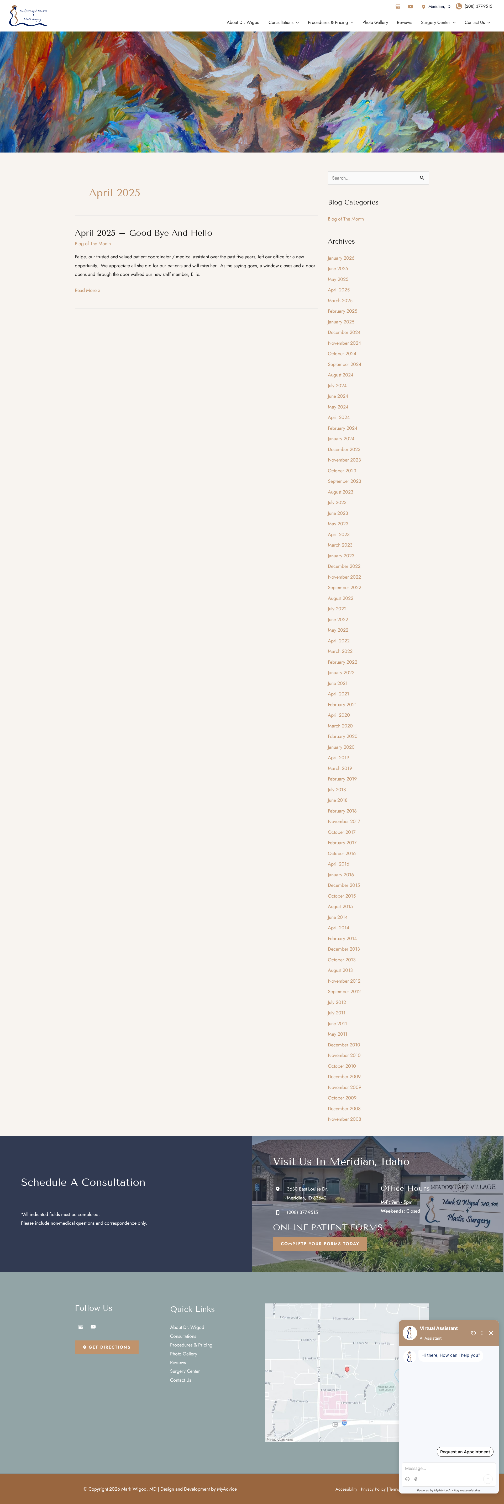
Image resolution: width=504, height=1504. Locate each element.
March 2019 (340, 768)
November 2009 (344, 1087)
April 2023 (339, 534)
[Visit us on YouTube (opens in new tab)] (410, 6)
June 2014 (338, 917)
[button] (320, 1244)
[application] (296, 22)
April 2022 (339, 640)
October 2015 (342, 896)
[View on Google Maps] (347, 1372)
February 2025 (342, 311)
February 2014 (342, 938)
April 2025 (339, 289)
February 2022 (342, 662)
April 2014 (338, 927)
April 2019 (338, 757)
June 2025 (338, 268)
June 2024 (338, 396)
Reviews (178, 1362)
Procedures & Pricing (191, 1344)
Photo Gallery (183, 1353)
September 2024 (344, 364)
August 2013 (340, 970)
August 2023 (340, 492)
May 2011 (337, 1034)
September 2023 (344, 481)
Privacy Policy (373, 1489)
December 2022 (344, 566)
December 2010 (344, 1044)
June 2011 (337, 1023)
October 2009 (342, 1097)
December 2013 (344, 949)
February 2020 (343, 736)
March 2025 (340, 300)
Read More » (87, 291)
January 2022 (341, 672)
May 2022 (338, 630)
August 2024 (341, 374)
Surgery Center (185, 1371)
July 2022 (337, 608)
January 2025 (341, 321)
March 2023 (340, 545)
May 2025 (338, 279)
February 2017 (342, 842)
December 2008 (344, 1108)
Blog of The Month (93, 243)
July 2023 (337, 502)
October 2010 (342, 1066)
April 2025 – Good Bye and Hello (143, 233)
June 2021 (338, 683)
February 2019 (342, 778)
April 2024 (339, 417)
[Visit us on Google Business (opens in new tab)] (398, 6)
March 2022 (340, 651)
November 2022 (344, 577)
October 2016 (342, 853)
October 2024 (342, 353)
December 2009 (344, 1076)
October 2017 (341, 832)
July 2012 (337, 1002)
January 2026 (341, 258)
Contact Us (180, 1380)
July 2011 (336, 1012)
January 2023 (341, 555)
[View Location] (425, 6)
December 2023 (344, 449)
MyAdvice (227, 1489)
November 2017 (344, 821)
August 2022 (340, 598)
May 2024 (338, 406)
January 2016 (341, 874)
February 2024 (343, 428)
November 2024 (344, 343)
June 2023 (338, 513)
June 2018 (338, 800)
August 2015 (340, 906)
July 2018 (337, 789)
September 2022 (344, 587)
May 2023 (338, 523)
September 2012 (344, 991)
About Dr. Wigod (187, 1327)
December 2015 (344, 885)
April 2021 (338, 693)
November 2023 (344, 460)
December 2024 (344, 332)
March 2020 (340, 725)
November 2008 (344, 1119)
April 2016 (338, 864)
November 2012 (344, 981)
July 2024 (337, 385)
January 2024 (341, 438)
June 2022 (338, 619)
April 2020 (339, 715)
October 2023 (342, 470)
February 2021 (342, 704)
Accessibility (346, 1489)
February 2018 (342, 811)
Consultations (183, 1336)
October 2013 (342, 959)
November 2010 (344, 1055)
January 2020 (341, 747)
